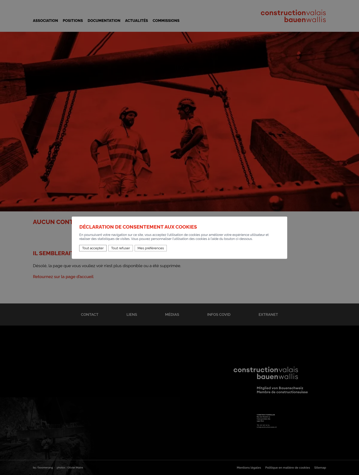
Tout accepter (93, 248)
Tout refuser (120, 248)
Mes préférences (151, 248)
